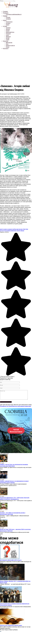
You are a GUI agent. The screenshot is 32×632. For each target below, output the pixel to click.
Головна (5, 11)
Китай (7, 38)
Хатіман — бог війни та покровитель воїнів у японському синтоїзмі (12, 513)
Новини (5, 16)
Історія (5, 26)
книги (5, 229)
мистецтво (19, 229)
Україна (8, 27)
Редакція (5, 13)
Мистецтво (9, 42)
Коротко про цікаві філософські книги (11, 625)
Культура (5, 41)
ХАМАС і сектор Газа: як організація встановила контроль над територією (14, 465)
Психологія (9, 22)
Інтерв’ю (8, 19)
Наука (4, 20)
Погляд (8, 17)
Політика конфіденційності (14, 14)
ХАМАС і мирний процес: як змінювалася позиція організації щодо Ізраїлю (14, 481)
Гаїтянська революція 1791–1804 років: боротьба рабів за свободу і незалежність (14, 498)
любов (14, 229)
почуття (2, 230)
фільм (22, 230)
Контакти (5, 48)
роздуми (7, 230)
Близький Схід (10, 32)
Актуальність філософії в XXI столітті (11, 560)
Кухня (7, 47)
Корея (7, 30)
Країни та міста (10, 45)
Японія (8, 29)
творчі (18, 230)
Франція (8, 36)
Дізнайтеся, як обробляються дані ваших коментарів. (15, 406)
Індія (7, 35)
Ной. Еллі (25, 229)
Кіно (7, 44)
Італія (7, 39)
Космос (8, 23)
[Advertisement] (16, 66)
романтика (13, 230)
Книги (7, 24)
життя (1, 229)
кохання (9, 229)
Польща (8, 33)
